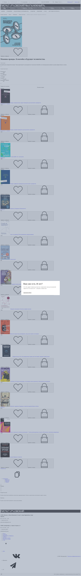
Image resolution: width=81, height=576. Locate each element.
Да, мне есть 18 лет (27, 292)
